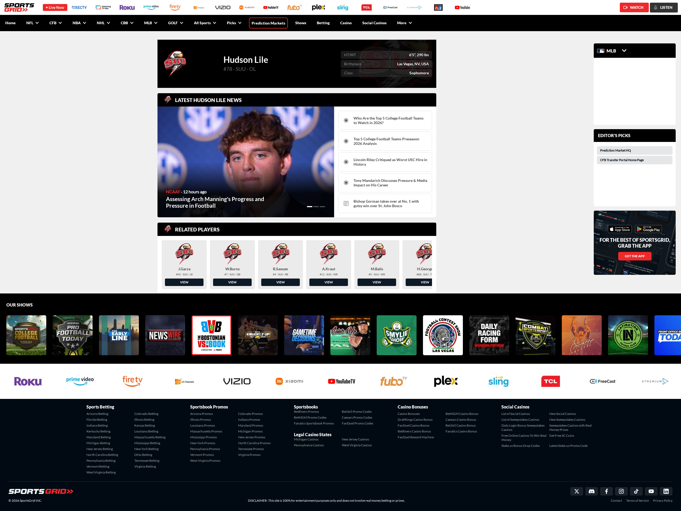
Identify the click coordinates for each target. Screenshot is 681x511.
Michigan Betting (98, 443)
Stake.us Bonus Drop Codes (520, 446)
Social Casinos (374, 23)
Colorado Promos (250, 414)
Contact (616, 500)
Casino (346, 23)
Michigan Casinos (306, 439)
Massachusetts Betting (149, 437)
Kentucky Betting (98, 431)
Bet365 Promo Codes (357, 412)
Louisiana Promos (202, 425)
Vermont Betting (97, 466)
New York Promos (202, 443)
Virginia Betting (145, 466)
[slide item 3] (322, 206)
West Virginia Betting (101, 472)
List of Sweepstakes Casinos (520, 420)
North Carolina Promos (254, 443)
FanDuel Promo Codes (357, 423)
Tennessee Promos (251, 449)
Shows (300, 23)
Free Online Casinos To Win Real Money (523, 438)
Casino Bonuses (409, 414)
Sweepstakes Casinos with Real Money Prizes (570, 427)
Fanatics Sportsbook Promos (314, 423)
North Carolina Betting (102, 455)
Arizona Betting (97, 414)
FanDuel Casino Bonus (413, 425)
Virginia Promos (249, 455)
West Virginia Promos (205, 461)
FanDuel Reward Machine (416, 437)
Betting (323, 23)
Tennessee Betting (146, 461)
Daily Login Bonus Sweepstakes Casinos (523, 427)
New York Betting (146, 449)
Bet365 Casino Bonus (461, 425)
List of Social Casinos (515, 414)
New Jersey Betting (99, 449)
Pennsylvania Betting (100, 461)
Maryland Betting (98, 437)
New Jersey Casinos (355, 439)
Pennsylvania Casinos (309, 445)
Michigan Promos (250, 431)
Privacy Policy (662, 500)
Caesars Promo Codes (357, 417)
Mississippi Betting (147, 443)
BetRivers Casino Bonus (414, 431)
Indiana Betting (97, 425)
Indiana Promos (249, 420)
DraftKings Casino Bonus (415, 420)
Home (10, 23)
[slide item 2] (316, 206)
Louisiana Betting (146, 431)
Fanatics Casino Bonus (461, 431)
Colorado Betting (146, 414)
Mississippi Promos (203, 437)
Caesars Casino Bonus (461, 420)
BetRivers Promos (306, 412)
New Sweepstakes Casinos (567, 420)
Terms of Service (637, 500)
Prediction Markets (268, 23)
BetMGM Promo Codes (310, 417)
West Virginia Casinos (357, 445)
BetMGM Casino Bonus (462, 414)
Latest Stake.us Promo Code (568, 446)
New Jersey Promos (251, 437)
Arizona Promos (201, 414)
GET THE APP (635, 256)
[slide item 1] (309, 206)
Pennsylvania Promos (205, 449)
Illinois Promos (200, 420)
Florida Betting (96, 420)
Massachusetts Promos (206, 431)
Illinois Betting (144, 420)
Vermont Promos (202, 455)
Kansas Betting (144, 425)
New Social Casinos (562, 414)
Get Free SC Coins (561, 436)
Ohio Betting (143, 455)
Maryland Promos (250, 425)
